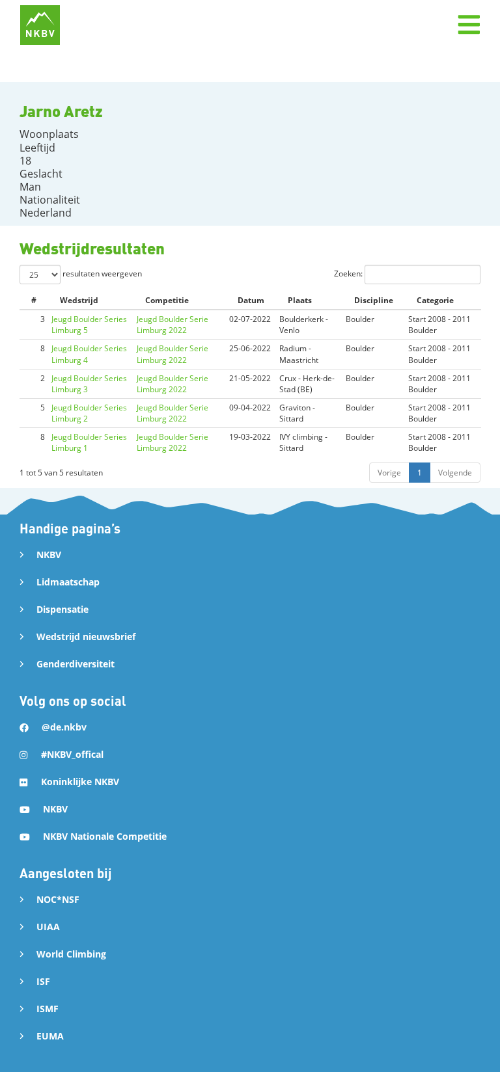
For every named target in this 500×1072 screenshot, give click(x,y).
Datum (251, 300)
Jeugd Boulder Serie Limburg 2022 (172, 325)
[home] (40, 25)
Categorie (435, 300)
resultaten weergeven (101, 273)
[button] (469, 24)
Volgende (455, 472)
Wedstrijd (79, 300)
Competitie (167, 300)
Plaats (300, 300)
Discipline (373, 300)
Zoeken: (349, 273)
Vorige (389, 472)
